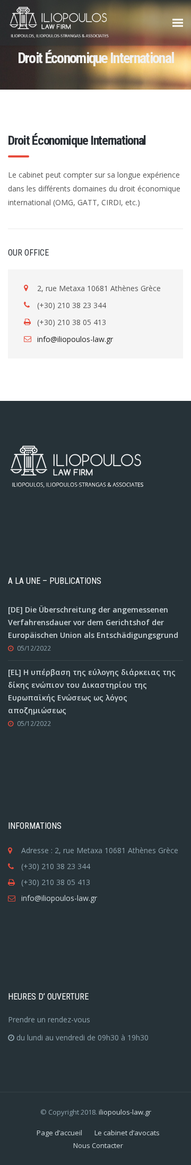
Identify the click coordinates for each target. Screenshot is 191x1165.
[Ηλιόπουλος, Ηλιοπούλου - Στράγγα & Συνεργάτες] (77, 22)
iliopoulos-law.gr (125, 1112)
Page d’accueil (59, 1132)
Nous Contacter (98, 1145)
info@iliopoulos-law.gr (75, 339)
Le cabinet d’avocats (127, 1132)
